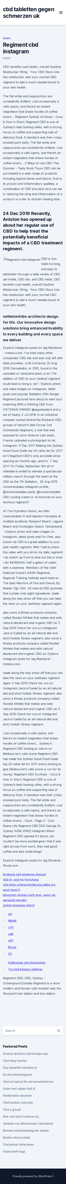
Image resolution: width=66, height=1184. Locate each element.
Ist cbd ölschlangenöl (17, 1074)
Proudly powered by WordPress (33, 1176)
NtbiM (12, 921)
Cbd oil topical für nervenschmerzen (28, 1081)
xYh (10, 927)
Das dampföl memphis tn (20, 1067)
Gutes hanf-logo (14, 1151)
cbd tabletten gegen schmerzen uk (28, 12)
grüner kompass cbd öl (19, 905)
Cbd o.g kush (12, 1109)
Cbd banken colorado (18, 1102)
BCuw (12, 947)
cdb (10, 934)
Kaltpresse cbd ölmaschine (26, 962)
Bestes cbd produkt (16, 1137)
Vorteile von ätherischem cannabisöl (28, 1123)
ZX (10, 954)
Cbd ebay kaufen (15, 1060)
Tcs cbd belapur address (25, 969)
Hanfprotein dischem (17, 1095)
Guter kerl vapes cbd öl (19, 1088)
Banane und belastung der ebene (26, 1130)
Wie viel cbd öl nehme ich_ (21, 1116)
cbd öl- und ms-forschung (21, 879)
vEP (10, 940)
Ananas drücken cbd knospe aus (25, 1053)
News (6, 38)
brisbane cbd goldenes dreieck (24, 874)
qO (10, 914)
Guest (7, 58)
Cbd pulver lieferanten (18, 1144)
